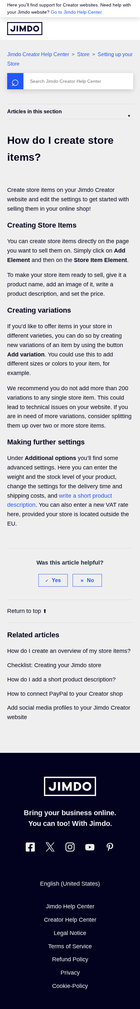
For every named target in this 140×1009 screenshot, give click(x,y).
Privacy (70, 972)
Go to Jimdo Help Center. (77, 12)
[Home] (24, 28)
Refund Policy (70, 959)
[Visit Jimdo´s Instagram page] (70, 848)
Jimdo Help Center (70, 906)
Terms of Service (70, 946)
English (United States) (70, 883)
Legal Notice (70, 933)
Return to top (24, 611)
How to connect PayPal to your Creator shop (65, 694)
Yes (56, 580)
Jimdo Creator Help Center (38, 54)
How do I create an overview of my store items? (69, 651)
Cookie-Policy (70, 986)
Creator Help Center (70, 919)
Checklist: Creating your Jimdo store (54, 665)
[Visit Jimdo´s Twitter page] (50, 848)
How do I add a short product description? (61, 679)
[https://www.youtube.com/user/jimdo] (89, 848)
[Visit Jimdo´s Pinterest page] (109, 848)
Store (84, 54)
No (90, 580)
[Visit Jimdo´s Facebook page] (30, 848)
